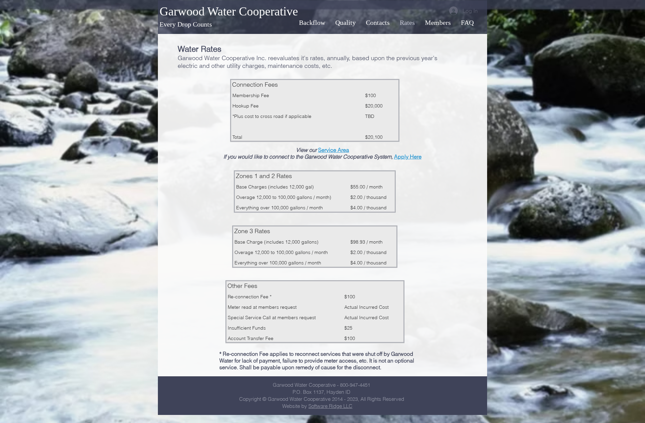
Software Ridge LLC (330, 406)
